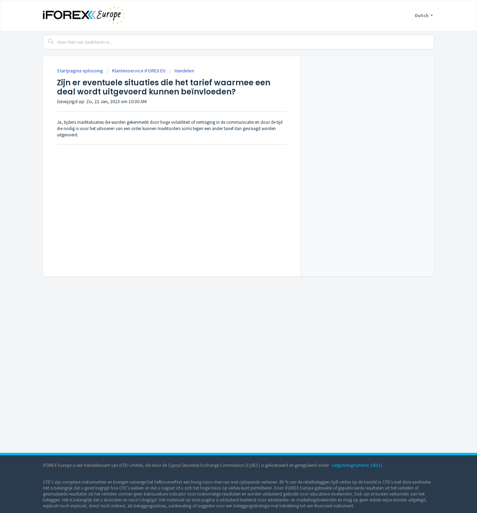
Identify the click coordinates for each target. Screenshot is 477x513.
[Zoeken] (51, 42)
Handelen (184, 70)
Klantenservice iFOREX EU (139, 70)
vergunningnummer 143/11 (357, 465)
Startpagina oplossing (80, 70)
